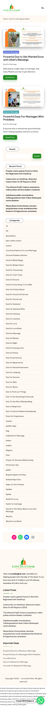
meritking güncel (38, 696)
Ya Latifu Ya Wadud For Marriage (17, 665)
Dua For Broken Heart (15, 265)
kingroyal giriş (27, 688)
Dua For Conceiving (14, 270)
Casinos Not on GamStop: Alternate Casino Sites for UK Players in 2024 (21, 180)
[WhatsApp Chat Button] (40, 700)
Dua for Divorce (12, 279)
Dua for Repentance (14, 362)
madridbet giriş (6, 693)
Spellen (9, 489)
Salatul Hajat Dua (13, 479)
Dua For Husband (13, 304)
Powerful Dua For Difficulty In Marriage (19, 651)
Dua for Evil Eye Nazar (15, 289)
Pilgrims (9, 450)
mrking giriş (9, 688)
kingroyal (17, 688)
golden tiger (11, 426)
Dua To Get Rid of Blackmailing (19, 401)
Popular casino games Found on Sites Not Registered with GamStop (22, 172)
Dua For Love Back (14, 328)
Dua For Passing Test (15, 348)
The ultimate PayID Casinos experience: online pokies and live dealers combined (23, 188)
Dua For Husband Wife (15, 309)
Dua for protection (14, 358)
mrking (2, 688)
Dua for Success (13, 377)
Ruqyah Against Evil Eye (16, 475)
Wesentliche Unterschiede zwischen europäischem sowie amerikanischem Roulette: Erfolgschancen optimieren (21, 208)
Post (8, 455)
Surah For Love (12, 499)
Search (12, 149)
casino (9, 245)
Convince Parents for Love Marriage (21, 250)
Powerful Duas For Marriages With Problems (23, 118)
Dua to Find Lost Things (16, 392)
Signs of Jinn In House (15, 484)
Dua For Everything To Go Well (19, 284)
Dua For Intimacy (13, 314)
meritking (17, 696)
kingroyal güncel (39, 688)
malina (8, 445)
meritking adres (6, 699)
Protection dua (12, 465)
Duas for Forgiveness (15, 416)
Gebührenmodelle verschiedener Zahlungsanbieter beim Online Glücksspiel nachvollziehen (23, 198)
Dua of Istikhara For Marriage (15, 662)
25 (7, 231)
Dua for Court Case (14, 275)
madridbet (35, 691)
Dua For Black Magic (14, 260)
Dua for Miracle (12, 338)
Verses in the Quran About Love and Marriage (21, 510)
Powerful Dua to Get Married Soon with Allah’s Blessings (23, 58)
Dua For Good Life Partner (17, 294)
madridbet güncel (19, 693)
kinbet (8, 440)
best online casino (13, 240)
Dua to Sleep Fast (13, 406)
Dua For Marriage (11, 52)
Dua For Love (11, 323)
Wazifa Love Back (13, 521)
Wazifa (9, 516)
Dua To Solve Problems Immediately (21, 411)
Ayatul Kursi (11, 236)
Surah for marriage (14, 504)
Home (5, 19)
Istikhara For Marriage (15, 436)
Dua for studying (13, 372)
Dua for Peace (12, 353)
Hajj (7, 431)
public (8, 470)
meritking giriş (26, 696)
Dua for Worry (12, 387)
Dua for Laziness (13, 319)
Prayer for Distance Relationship (19, 460)
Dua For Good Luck (14, 299)
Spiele (8, 494)
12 (7, 226)
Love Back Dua (9, 658)
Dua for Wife (11, 382)
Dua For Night (11, 343)
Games (9, 421)
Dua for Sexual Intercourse (17, 367)
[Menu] (42, 7)
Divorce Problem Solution (16, 255)
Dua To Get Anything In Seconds (20, 397)
